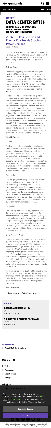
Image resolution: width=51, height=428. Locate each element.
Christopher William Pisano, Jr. (21, 318)
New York (18, 314)
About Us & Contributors (15, 348)
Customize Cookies (25, 409)
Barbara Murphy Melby (17, 308)
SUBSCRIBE (46, 9)
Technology (9, 370)
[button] (42, 3)
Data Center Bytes (9, 9)
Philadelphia (8, 314)
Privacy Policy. (16, 399)
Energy (8, 377)
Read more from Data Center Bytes (22, 293)
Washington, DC (10, 324)
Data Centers (15, 287)
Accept (25, 416)
